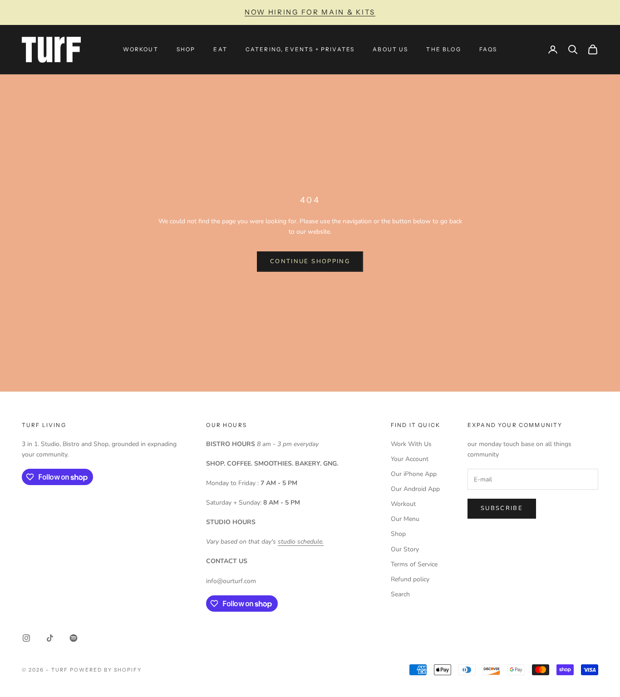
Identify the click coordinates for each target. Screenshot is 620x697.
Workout (140, 49)
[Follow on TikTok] (49, 638)
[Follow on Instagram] (26, 638)
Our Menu (405, 519)
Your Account (409, 459)
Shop (186, 49)
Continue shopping (310, 261)
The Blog (443, 49)
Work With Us (411, 444)
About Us (390, 49)
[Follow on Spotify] (73, 638)
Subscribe (502, 508)
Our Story (405, 549)
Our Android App (415, 489)
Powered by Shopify (106, 670)
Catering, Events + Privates (300, 49)
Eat (220, 49)
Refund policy (410, 579)
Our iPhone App (414, 474)
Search (400, 594)
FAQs (488, 49)
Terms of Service (414, 564)
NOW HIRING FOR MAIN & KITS (310, 12)
